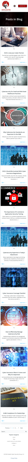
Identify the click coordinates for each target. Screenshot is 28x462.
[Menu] (14, 6)
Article (14, 437)
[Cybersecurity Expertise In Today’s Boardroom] (14, 236)
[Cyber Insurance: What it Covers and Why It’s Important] (14, 356)
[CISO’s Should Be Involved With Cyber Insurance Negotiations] (14, 155)
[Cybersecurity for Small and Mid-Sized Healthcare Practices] (14, 75)
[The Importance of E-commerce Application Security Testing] (14, 196)
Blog (14, 439)
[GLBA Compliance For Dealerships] (14, 397)
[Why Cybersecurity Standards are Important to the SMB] (14, 116)
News (14, 445)
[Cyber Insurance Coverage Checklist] (14, 277)
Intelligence (14, 443)
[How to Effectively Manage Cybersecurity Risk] (14, 316)
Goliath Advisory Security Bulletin (14, 441)
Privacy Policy (14, 458)
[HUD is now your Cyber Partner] (14, 37)
